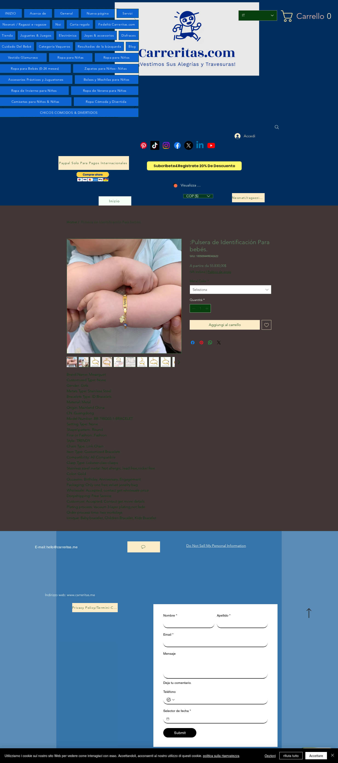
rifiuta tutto (291, 755)
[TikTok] (154, 145)
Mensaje (169, 653)
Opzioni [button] (270, 755)
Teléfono (169, 692)
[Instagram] (166, 145)
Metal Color (199, 281)
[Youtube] (211, 145)
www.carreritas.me (81, 595)
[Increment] (207, 308)
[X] (188, 145)
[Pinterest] (143, 145)
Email (168, 634)
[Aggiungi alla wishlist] (266, 325)
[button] (93, 176)
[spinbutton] (200, 308)
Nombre (170, 615)
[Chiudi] (332, 755)
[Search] (277, 127)
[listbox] (198, 196)
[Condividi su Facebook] (192, 342)
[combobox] (230, 289)
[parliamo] (143, 546)
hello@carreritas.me (61, 547)
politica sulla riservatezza (221, 755)
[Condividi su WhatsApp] (210, 342)
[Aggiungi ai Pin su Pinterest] (201, 342)
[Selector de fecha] (168, 719)
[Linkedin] (199, 145)
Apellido (223, 615)
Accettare (316, 755)
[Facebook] (177, 145)
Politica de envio (219, 272)
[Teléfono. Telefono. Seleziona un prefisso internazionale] (170, 700)
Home (72, 222)
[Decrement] (193, 308)
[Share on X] (219, 342)
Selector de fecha (177, 711)
